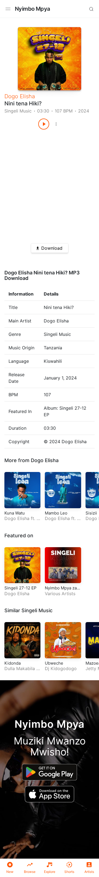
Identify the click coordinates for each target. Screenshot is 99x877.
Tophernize (21, 521)
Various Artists (60, 593)
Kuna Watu (14, 513)
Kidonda (12, 663)
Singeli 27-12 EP (20, 588)
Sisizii (91, 513)
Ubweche (54, 663)
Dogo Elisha (19, 96)
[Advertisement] (49, 184)
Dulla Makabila (19, 668)
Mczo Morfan (63, 521)
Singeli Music (18, 111)
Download (52, 248)
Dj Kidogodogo (61, 668)
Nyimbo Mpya (32, 8)
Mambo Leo (56, 513)
